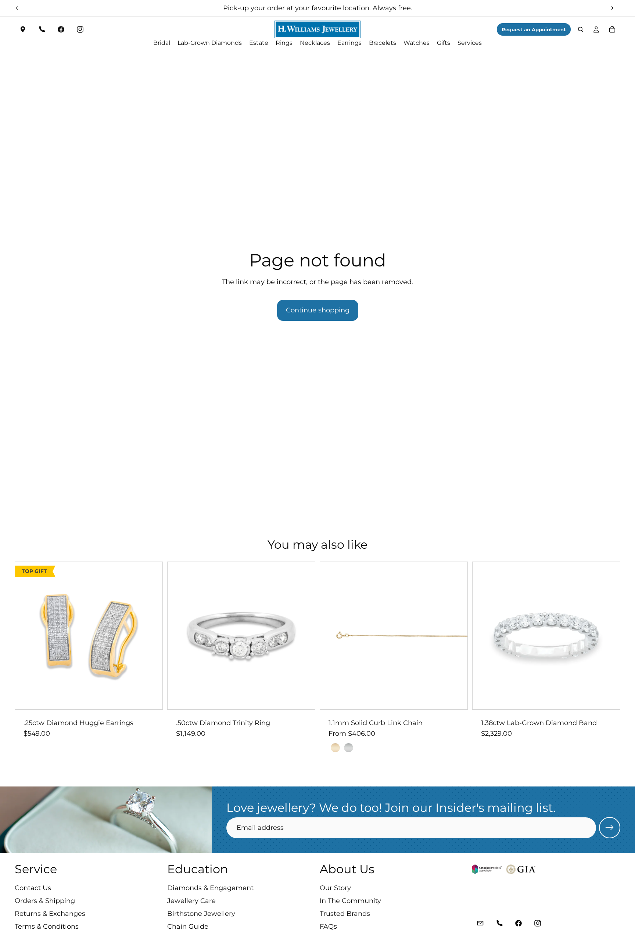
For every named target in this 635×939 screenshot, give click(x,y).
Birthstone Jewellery (201, 914)
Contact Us (33, 888)
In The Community (350, 901)
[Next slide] (612, 8)
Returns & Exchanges (50, 914)
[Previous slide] (17, 8)
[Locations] (23, 29)
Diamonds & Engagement (210, 888)
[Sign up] (609, 827)
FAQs (328, 927)
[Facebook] (61, 29)
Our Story (335, 888)
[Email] (480, 923)
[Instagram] (80, 29)
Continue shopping (317, 310)
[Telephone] (42, 29)
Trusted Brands (345, 914)
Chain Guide (187, 927)
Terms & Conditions (47, 927)
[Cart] (612, 29)
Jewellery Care (191, 901)
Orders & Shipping (45, 901)
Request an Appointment (534, 29)
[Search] (581, 29)
